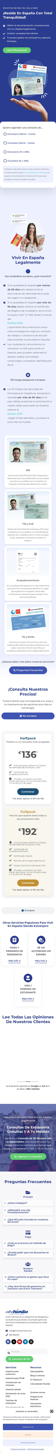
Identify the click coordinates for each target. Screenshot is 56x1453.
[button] (51, 1411)
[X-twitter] (13, 1341)
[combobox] (27, 1352)
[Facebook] (8, 1341)
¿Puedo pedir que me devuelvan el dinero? (28, 1253)
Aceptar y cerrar (28, 1427)
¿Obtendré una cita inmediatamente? (18, 1211)
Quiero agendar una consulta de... (23, 128)
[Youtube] (19, 1341)
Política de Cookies (18, 1449)
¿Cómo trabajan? (17, 1203)
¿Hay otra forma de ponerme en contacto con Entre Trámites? (26, 1287)
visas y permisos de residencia (14, 951)
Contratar (28, 791)
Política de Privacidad (35, 1449)
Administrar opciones (28, 1442)
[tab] (28, 716)
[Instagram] (31, 1341)
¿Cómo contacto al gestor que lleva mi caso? (28, 1278)
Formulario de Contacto (34, 172)
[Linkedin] (25, 1341)
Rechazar (28, 1435)
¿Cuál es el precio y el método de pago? (26, 1244)
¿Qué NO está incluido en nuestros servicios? (27, 1220)
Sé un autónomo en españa (41, 951)
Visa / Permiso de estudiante (28, 989)
